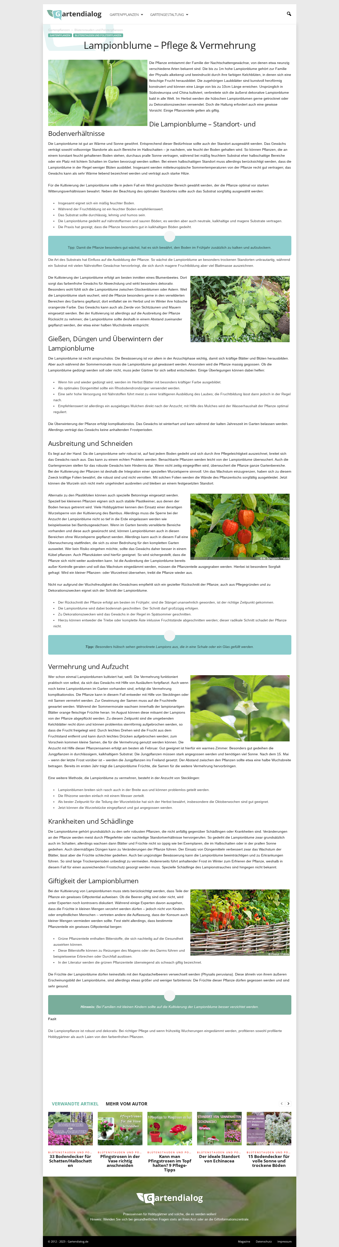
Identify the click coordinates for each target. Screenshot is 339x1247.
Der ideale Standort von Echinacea (219, 1159)
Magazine (244, 1241)
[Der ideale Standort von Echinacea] (219, 1130)
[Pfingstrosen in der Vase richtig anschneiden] (120, 1130)
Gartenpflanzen (124, 14)
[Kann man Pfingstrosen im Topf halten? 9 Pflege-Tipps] (169, 1130)
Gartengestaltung (167, 14)
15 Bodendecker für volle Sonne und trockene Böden (269, 1161)
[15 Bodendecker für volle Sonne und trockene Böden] (269, 1130)
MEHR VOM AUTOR (126, 1104)
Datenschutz (264, 1241)
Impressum (284, 1241)
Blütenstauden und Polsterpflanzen (98, 35)
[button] (288, 14)
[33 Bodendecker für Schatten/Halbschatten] (70, 1130)
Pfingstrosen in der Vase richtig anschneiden (120, 1161)
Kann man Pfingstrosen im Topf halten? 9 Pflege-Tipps (169, 1163)
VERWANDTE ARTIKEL (75, 1104)
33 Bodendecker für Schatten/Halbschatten (70, 1161)
